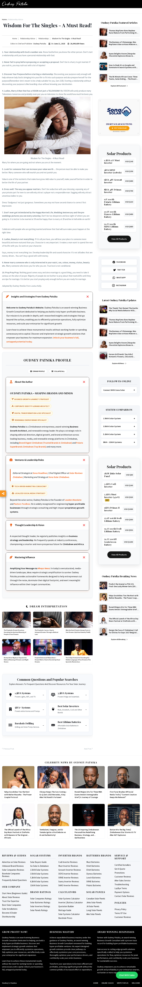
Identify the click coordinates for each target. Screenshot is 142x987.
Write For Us (122, 983)
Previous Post (8, 749)
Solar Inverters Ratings (40, 906)
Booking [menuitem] (47, 12)
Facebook (121, 262)
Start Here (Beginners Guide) (14, 893)
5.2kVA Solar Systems (39, 877)
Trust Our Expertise (10, 901)
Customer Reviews (123, 876)
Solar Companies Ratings (41, 898)
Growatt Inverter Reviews (69, 870)
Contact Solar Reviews (124, 896)
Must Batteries (93, 862)
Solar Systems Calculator (69, 898)
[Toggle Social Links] (3, 493)
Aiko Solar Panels (93, 914)
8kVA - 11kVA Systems (112, 442)
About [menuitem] (15, 12)
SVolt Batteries (93, 866)
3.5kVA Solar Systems (39, 873)
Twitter (121, 270)
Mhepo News (44, 568)
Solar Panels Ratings (39, 910)
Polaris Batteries (93, 885)
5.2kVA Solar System (112, 434)
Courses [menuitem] (36, 12)
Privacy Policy (120, 909)
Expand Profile (39, 371)
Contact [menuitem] (111, 12)
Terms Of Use (120, 913)
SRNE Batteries (93, 881)
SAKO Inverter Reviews (68, 885)
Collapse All (59, 371)
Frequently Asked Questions (14, 880)
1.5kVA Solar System (112, 418)
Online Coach (108, 983)
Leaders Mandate (73, 499)
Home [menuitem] (6, 12)
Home (95, 983)
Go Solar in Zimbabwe (39, 866)
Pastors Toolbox (22, 503)
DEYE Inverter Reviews (68, 873)
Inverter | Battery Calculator (70, 902)
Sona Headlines (40, 473)
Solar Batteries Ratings (40, 902)
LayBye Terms (121, 888)
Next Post (87, 749)
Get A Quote (120, 869)
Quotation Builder (66, 906)
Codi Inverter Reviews (68, 862)
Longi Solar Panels (94, 910)
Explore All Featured (118, 86)
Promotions (120, 872)
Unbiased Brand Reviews (13, 866)
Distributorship (8, 916)
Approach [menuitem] (59, 12)
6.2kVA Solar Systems (39, 881)
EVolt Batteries (93, 870)
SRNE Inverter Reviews (68, 877)
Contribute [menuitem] (72, 12)
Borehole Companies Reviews (11, 875)
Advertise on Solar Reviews (14, 862)
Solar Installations (9, 909)
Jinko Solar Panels (94, 902)
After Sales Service (122, 880)
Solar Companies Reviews (13, 870)
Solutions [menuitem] (87, 12)
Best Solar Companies (11, 905)
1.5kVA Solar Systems (39, 870)
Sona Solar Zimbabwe (58, 477)
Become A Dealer (9, 912)
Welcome (136, 983)
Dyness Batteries (94, 873)
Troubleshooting (122, 884)
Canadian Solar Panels (95, 898)
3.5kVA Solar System (112, 426)
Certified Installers (123, 865)
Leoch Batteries (93, 877)
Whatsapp (121, 277)
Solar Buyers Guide (38, 862)
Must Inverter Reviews (68, 866)
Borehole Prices (65, 918)
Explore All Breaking (118, 639)
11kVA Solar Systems (39, 885)
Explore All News (118, 363)
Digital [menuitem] (24, 12)
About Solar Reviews (11, 897)
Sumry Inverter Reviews (68, 881)
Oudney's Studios (9, 983)
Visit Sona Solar (120, 128)
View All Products (119, 239)
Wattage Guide (64, 910)
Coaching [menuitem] (99, 12)
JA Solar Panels (92, 906)
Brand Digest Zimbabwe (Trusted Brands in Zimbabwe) (45, 442)
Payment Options (122, 892)
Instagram (121, 285)
